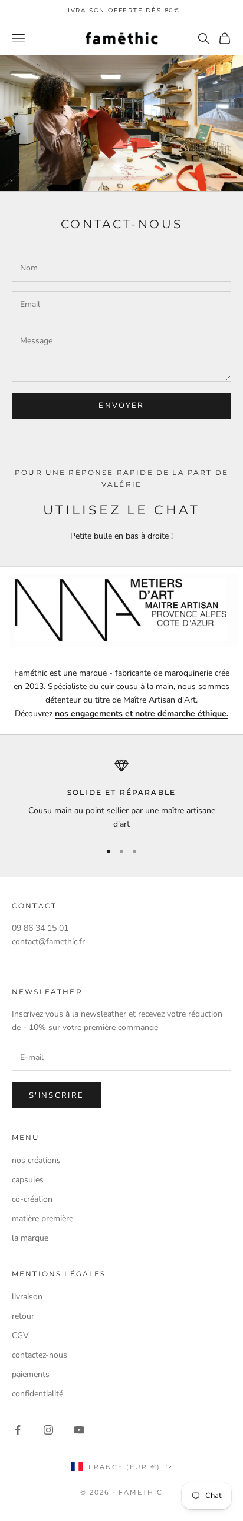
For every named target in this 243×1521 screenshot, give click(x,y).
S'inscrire (56, 1095)
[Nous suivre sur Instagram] (48, 1430)
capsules (28, 1179)
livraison (27, 1296)
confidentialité (37, 1393)
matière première (42, 1218)
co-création (32, 1199)
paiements (31, 1374)
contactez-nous (39, 1354)
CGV (20, 1335)
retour (23, 1316)
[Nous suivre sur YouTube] (79, 1430)
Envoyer (121, 405)
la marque (30, 1237)
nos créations (36, 1160)
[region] (121, 794)
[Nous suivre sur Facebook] (18, 1430)
